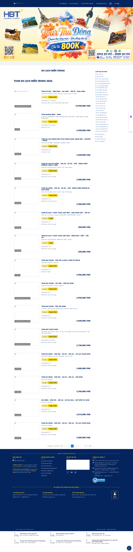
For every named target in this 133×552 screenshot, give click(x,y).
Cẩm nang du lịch (101, 3)
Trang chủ (16, 64)
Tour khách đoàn (99, 139)
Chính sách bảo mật (46, 465)
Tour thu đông (98, 141)
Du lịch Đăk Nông (100, 101)
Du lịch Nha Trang (100, 117)
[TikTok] (75, 472)
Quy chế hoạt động (46, 473)
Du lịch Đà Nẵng (100, 99)
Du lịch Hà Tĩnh (100, 105)
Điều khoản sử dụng (111, 529)
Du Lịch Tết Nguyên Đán (101, 83)
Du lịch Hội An (99, 108)
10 (85, 446)
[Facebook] (67, 472)
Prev (62, 446)
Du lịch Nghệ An (100, 115)
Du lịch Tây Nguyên (101, 129)
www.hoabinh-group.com (78, 497)
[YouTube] (71, 472)
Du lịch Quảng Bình (101, 124)
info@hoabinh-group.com (101, 472)
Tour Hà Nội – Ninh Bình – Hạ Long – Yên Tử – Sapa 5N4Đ (63, 91)
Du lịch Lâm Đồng (100, 112)
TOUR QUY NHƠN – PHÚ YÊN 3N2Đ (53, 306)
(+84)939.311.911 (25, 497)
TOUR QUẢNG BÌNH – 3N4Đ (51, 114)
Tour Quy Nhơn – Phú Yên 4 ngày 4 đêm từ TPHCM (60, 260)
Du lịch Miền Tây (99, 92)
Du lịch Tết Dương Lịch (101, 81)
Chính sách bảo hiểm (46, 463)
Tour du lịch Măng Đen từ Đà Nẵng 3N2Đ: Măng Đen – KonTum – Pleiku (65, 139)
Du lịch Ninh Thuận (101, 119)
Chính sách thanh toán (46, 461)
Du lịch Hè (97, 76)
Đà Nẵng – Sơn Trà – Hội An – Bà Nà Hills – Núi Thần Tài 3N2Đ (65, 400)
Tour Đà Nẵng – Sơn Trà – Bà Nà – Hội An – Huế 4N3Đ (62, 377)
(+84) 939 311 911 (99, 475)
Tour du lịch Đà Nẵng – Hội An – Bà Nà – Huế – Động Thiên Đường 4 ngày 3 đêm (64, 164)
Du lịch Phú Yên (100, 122)
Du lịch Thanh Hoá (101, 131)
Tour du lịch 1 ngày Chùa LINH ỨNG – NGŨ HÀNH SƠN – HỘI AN (65, 212)
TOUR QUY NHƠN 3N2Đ (49, 329)
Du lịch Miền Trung (25, 64)
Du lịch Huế (99, 110)
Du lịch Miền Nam (100, 90)
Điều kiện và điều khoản (47, 470)
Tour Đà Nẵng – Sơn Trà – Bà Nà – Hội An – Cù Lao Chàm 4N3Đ (65, 354)
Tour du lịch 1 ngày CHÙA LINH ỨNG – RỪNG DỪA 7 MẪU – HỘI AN (65, 236)
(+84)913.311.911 (17, 497)
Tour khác (97, 136)
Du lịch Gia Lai (99, 103)
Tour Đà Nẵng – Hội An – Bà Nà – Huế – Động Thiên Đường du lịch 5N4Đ (65, 189)
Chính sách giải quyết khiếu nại (49, 468)
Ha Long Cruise (99, 134)
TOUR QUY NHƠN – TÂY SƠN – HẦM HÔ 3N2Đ (57, 283)
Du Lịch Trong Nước (100, 85)
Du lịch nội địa (73, 3)
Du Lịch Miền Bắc (100, 87)
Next (90, 446)
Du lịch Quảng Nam (101, 126)
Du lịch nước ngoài (87, 3)
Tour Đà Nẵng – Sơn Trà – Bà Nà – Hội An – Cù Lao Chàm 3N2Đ (65, 423)
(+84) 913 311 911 (108, 475)
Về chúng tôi (63, 3)
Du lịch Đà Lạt (99, 96)
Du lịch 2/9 (98, 74)
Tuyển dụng (44, 475)
